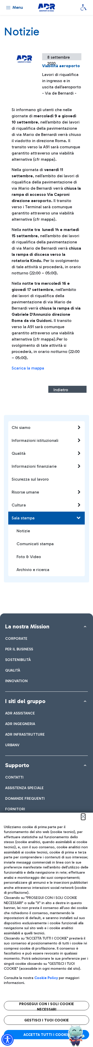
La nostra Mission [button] (27, 626)
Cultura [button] (19, 505)
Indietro (60, 389)
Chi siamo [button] (21, 427)
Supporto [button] (17, 765)
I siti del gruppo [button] (25, 701)
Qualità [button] (19, 453)
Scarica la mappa (28, 368)
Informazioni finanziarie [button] (34, 466)
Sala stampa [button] (23, 517)
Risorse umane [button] (25, 492)
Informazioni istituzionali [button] (35, 440)
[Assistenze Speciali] (83, 7)
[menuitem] (16, 638)
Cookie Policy (46, 978)
